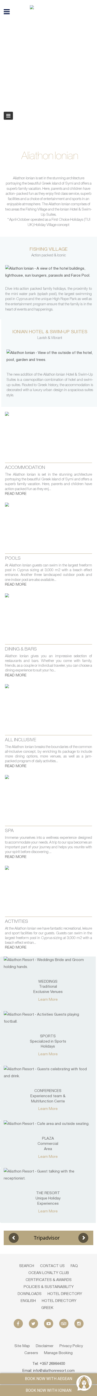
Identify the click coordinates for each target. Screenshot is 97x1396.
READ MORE (16, 494)
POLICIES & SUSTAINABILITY (49, 1287)
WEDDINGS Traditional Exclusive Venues (48, 987)
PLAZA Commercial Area (48, 1144)
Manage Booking (58, 1353)
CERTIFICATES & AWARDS (49, 1280)
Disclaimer (44, 1346)
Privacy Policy (71, 1346)
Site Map (22, 1346)
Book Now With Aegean (48, 1378)
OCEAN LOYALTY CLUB (48, 1273)
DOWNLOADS (30, 1294)
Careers (31, 1353)
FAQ (74, 1266)
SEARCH (26, 1266)
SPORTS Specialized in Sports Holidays (48, 1041)
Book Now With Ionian (48, 1390)
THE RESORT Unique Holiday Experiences (48, 1198)
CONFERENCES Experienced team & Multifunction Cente (47, 1096)
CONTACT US (52, 1266)
